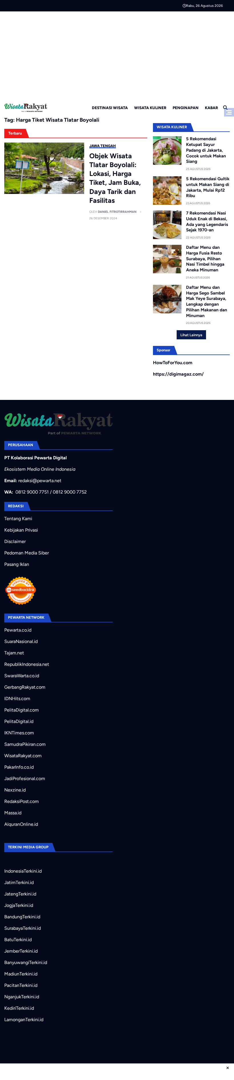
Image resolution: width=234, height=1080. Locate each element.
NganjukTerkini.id (21, 996)
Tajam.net (14, 653)
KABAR (211, 107)
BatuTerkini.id (18, 939)
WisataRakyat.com (23, 755)
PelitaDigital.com (21, 710)
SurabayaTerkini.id (22, 928)
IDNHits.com (17, 698)
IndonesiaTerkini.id (23, 871)
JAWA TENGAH (102, 146)
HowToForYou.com (172, 362)
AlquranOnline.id (21, 824)
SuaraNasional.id (21, 641)
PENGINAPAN (186, 107)
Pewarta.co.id (17, 630)
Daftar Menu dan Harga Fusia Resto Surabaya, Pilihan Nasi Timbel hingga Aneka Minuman (205, 258)
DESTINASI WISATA (110, 107)
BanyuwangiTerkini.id (25, 962)
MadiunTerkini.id (20, 974)
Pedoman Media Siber (26, 553)
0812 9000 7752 (70, 492)
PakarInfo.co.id (19, 767)
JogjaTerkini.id (18, 905)
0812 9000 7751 (32, 492)
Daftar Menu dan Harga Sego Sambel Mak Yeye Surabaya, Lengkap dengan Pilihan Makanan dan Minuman (206, 301)
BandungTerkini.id (22, 916)
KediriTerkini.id (19, 1008)
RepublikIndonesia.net (26, 664)
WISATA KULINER (150, 107)
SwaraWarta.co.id (21, 675)
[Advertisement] (117, 54)
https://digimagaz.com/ (178, 374)
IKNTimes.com (19, 733)
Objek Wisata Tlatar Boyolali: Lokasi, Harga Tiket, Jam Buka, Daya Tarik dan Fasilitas (115, 178)
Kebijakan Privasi (21, 530)
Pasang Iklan (16, 564)
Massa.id (12, 812)
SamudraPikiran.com (25, 744)
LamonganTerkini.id (23, 1019)
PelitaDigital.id (18, 721)
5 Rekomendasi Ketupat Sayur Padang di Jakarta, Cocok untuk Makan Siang (206, 150)
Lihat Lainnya (191, 335)
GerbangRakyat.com (24, 687)
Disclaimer (15, 541)
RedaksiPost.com (21, 801)
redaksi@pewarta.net (39, 480)
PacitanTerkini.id (20, 985)
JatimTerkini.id (19, 882)
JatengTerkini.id (20, 894)
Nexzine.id (15, 790)
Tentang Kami (18, 518)
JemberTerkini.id (21, 951)
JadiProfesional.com (24, 778)
